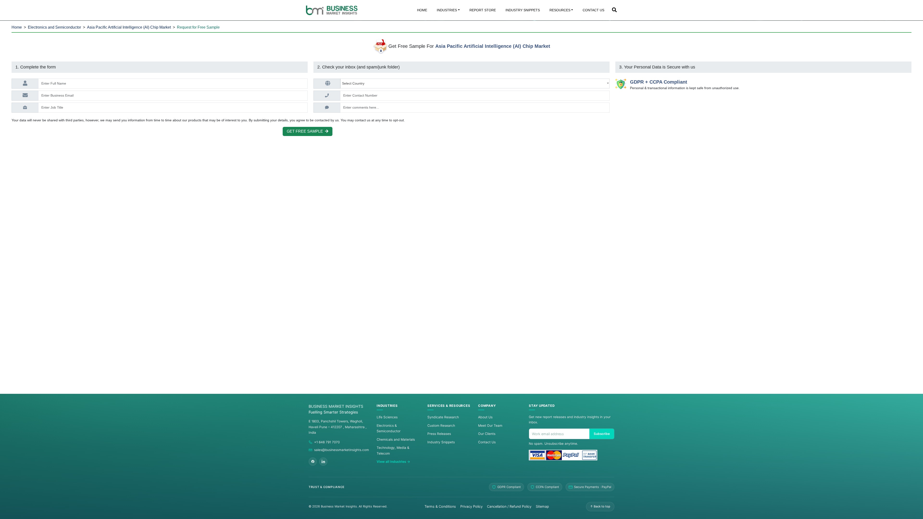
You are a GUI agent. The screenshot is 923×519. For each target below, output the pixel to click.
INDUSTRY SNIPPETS (522, 10)
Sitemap (542, 506)
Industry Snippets (441, 442)
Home (17, 27)
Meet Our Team (490, 425)
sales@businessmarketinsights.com (341, 450)
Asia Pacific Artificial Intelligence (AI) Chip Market (129, 27)
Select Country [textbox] (354, 83)
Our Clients (486, 434)
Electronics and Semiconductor (54, 27)
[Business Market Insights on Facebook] (313, 461)
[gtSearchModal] (614, 10)
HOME (422, 10)
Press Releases (439, 434)
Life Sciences (387, 417)
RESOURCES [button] (559, 10)
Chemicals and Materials (396, 439)
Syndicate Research (443, 417)
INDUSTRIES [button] (447, 10)
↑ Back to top (600, 506)
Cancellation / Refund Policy (509, 506)
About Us (485, 417)
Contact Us (487, 442)
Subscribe (602, 434)
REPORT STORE (482, 10)
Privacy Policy (471, 506)
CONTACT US (593, 10)
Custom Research (441, 425)
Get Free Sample (306, 131)
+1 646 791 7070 (327, 442)
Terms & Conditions (440, 506)
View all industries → (393, 461)
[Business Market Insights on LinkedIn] (323, 461)
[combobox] (475, 83)
